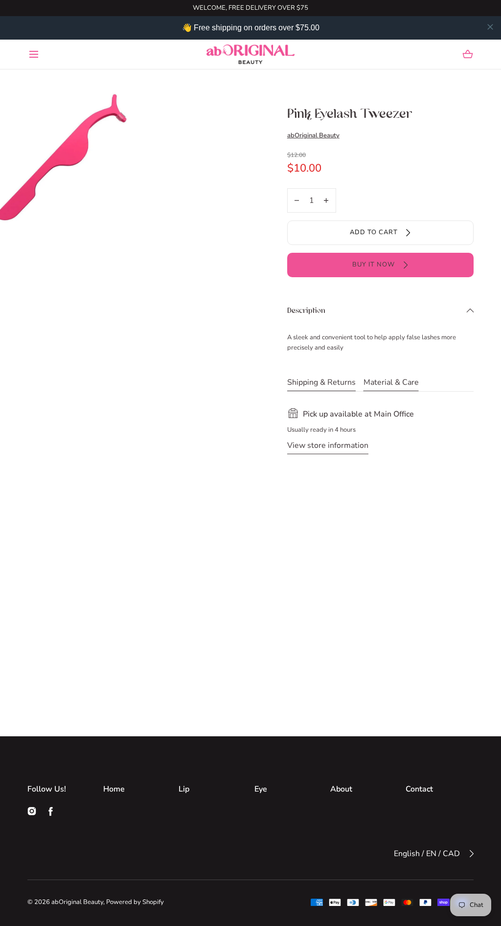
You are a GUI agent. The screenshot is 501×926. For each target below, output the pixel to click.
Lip (184, 789)
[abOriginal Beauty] (250, 54)
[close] (490, 27)
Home (114, 789)
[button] (33, 54)
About (341, 789)
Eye (260, 789)
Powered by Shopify (135, 902)
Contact (419, 789)
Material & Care (391, 382)
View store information (327, 445)
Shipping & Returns (321, 382)
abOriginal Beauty (313, 135)
